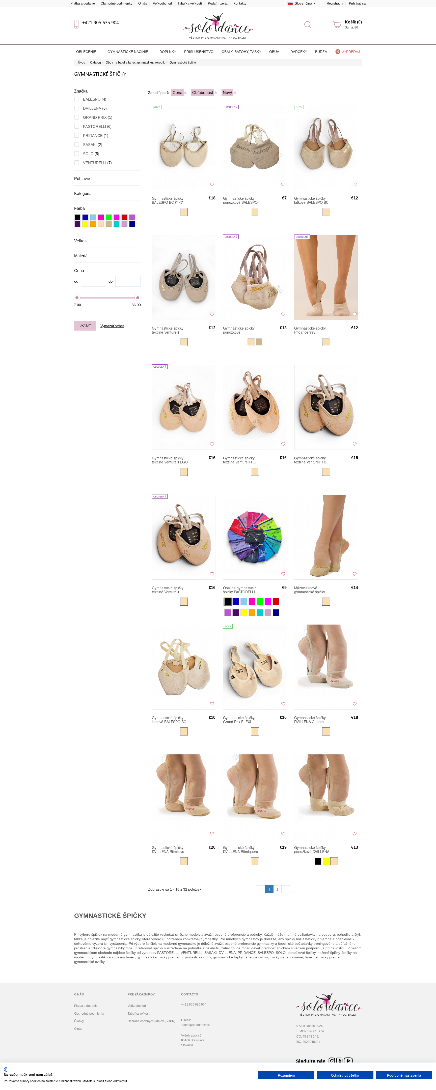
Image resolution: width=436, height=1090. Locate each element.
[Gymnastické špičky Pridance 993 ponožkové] (326, 277)
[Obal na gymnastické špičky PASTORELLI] (255, 536)
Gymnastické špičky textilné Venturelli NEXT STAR (167, 330)
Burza (321, 52)
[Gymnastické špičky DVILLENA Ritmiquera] (255, 796)
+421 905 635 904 (100, 22)
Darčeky (298, 52)
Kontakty (240, 3)
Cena (177, 92)
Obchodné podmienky (116, 3)
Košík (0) (353, 22)
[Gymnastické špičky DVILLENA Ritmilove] (183, 796)
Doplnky (167, 52)
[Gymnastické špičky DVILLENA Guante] (326, 666)
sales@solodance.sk (196, 1025)
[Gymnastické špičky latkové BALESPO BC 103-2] (183, 666)
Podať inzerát (218, 3)
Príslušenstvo (198, 52)
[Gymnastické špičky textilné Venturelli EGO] (183, 407)
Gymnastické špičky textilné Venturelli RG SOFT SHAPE (239, 460)
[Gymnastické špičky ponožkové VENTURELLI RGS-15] (255, 277)
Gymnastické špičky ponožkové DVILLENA (311, 849)
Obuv (274, 52)
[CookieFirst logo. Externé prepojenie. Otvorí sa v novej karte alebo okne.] (6, 1069)
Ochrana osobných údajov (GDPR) (151, 1021)
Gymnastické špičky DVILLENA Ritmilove (168, 849)
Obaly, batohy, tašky (241, 52)
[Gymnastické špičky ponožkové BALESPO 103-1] (255, 147)
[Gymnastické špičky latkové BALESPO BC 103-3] (326, 147)
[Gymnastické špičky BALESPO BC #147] (183, 147)
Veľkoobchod (162, 3)
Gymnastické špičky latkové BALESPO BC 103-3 (311, 200)
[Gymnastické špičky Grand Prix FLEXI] (255, 666)
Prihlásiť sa (357, 3)
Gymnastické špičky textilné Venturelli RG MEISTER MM (311, 460)
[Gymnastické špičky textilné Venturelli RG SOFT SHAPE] (255, 407)
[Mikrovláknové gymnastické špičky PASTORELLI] (326, 536)
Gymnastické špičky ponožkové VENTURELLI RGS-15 (241, 330)
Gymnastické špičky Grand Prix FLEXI (239, 720)
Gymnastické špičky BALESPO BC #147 (167, 200)
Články (79, 1021)
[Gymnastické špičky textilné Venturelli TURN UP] (183, 536)
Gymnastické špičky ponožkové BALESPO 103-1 (240, 200)
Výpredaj (351, 52)
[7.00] (77, 298)
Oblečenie (86, 52)
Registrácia (335, 3)
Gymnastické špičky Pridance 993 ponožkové (310, 330)
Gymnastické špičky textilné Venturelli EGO (170, 460)
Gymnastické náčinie (128, 52)
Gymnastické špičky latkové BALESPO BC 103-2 (169, 720)
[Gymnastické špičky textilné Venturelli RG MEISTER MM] (326, 407)
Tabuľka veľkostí (190, 3)
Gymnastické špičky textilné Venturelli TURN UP (167, 590)
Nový (227, 92)
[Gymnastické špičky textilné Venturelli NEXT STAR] (183, 277)
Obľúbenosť (202, 92)
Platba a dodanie (82, 3)
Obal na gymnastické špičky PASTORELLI (240, 590)
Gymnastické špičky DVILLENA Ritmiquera (240, 849)
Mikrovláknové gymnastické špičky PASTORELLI (309, 590)
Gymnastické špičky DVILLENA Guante (310, 720)
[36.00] (138, 298)
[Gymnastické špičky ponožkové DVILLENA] (326, 796)
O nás (142, 3)
